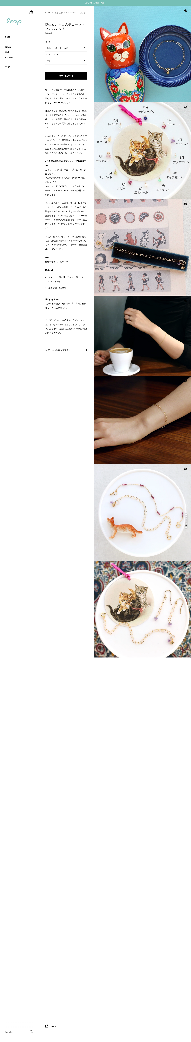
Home (47, 13)
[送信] (31, 1031)
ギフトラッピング (52, 54)
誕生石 (48, 42)
